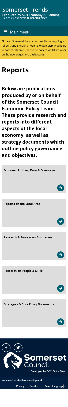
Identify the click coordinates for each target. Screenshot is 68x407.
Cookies (33, 386)
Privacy (20, 386)
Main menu (19, 32)
